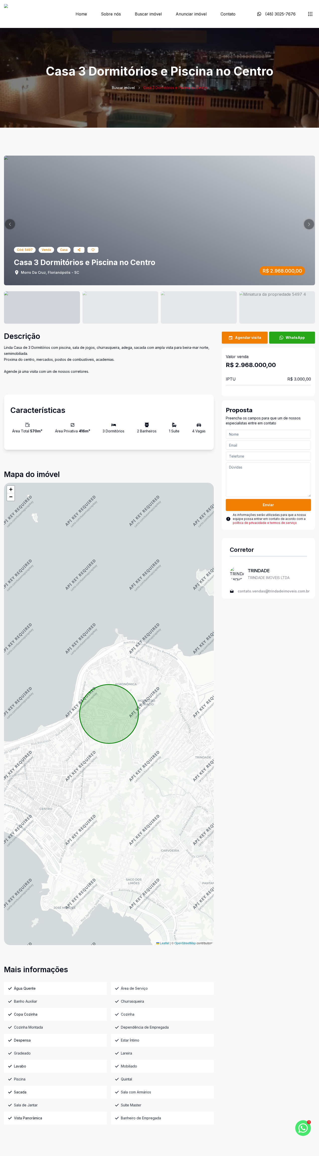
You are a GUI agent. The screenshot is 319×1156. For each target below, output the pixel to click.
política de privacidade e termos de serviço (265, 523)
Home (81, 13)
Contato (228, 13)
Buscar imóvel (148, 13)
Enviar (268, 505)
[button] (10, 224)
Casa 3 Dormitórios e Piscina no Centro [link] (175, 88)
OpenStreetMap (185, 943)
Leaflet (164, 943)
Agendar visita (248, 337)
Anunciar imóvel (191, 13)
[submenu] (310, 14)
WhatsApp (295, 337)
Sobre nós (111, 13)
